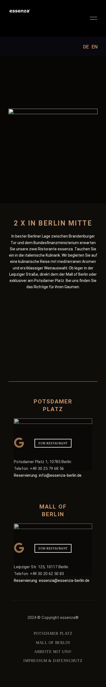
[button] (53, 443)
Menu (92, 18)
